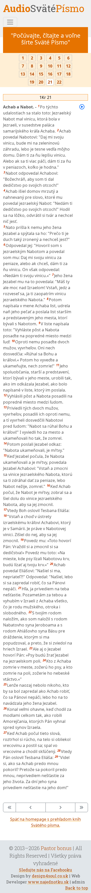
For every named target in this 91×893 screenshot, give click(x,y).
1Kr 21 (45, 97)
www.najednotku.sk (48, 881)
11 (59, 66)
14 (32, 74)
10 (50, 66)
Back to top (76, 887)
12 (68, 66)
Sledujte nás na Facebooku (45, 869)
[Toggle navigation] (10, 22)
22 (59, 82)
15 (41, 74)
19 (32, 82)
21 (50, 82)
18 (68, 74)
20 (41, 82)
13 (22, 74)
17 (59, 74)
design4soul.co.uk (50, 875)
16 (50, 74)
